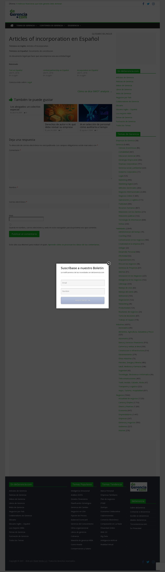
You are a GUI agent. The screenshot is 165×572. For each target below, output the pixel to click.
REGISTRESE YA (82, 300)
